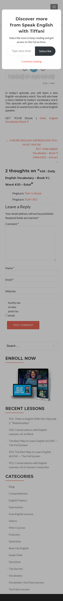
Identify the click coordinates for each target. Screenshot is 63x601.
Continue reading (31, 61)
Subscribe (45, 51)
